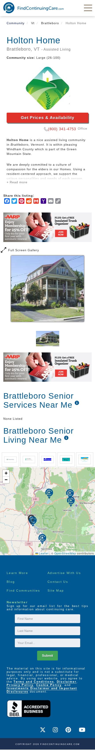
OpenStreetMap (65, 553)
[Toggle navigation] (88, 7)
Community (16, 23)
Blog (11, 581)
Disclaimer (66, 681)
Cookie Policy (49, 685)
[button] (33, 521)
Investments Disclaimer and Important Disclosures (42, 690)
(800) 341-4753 (62, 129)
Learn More (17, 573)
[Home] (33, 7)
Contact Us (58, 581)
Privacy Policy (20, 685)
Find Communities (23, 590)
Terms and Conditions (33, 681)
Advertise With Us (64, 573)
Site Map (56, 590)
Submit (47, 655)
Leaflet (43, 553)
